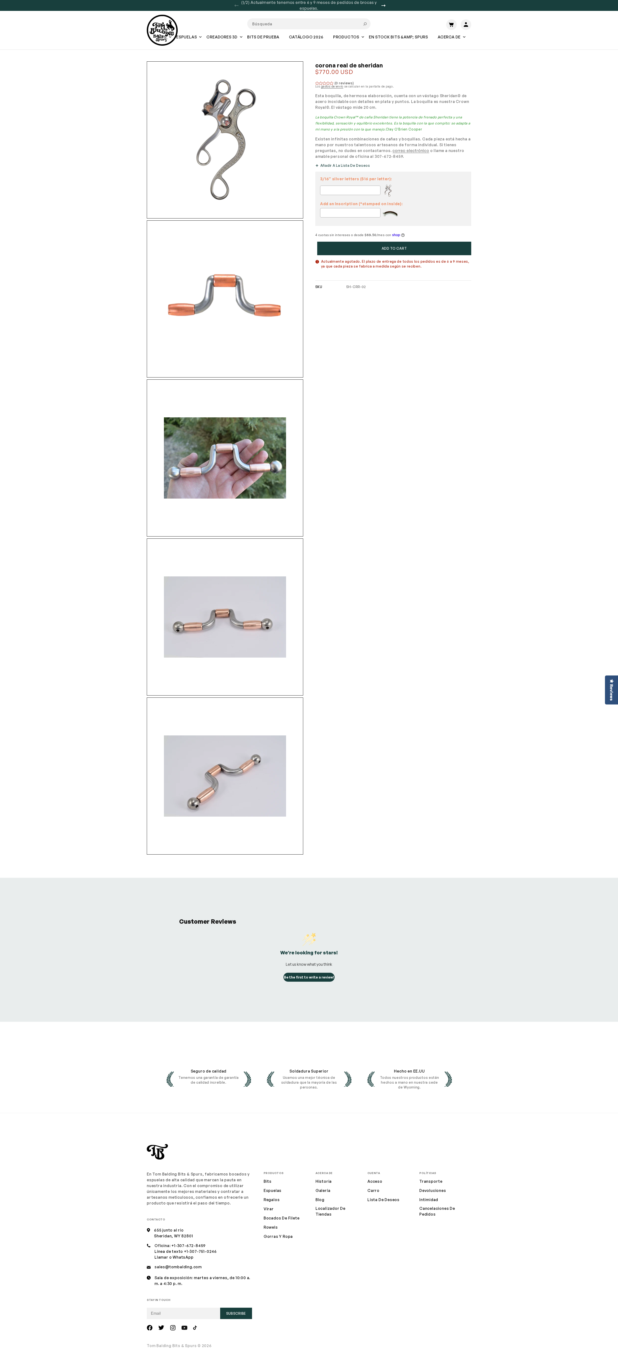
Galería (323, 1190)
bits (268, 1181)
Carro (373, 1190)
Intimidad (428, 1199)
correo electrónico (411, 150)
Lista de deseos (383, 1199)
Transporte (430, 1181)
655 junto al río (169, 1230)
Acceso (374, 1181)
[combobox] (309, 23)
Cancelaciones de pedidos (437, 1211)
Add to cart (394, 248)
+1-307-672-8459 (188, 1245)
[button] (186, 40)
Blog (320, 1199)
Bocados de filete (282, 1218)
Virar (269, 1208)
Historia (324, 1181)
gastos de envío (332, 86)
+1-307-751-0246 (200, 1251)
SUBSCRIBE (236, 1313)
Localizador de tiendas (330, 1211)
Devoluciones (432, 1190)
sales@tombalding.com (178, 1266)
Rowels (271, 1227)
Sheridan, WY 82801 (173, 1235)
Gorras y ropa (278, 1236)
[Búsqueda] (365, 24)
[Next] (385, 5)
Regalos (272, 1199)
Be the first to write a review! (309, 977)
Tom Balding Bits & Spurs (172, 1345)
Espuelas (272, 1190)
